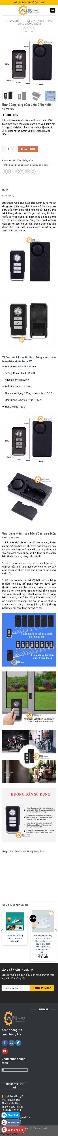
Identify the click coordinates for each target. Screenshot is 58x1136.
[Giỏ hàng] (53, 10)
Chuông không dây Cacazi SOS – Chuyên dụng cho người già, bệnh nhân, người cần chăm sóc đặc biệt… (43, 943)
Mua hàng (28, 149)
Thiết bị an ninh (33, 20)
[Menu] (4, 10)
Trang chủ (12, 20)
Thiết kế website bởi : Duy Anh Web (29, 1128)
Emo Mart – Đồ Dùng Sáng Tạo (26, 851)
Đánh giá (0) (8, 196)
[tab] (29, 190)
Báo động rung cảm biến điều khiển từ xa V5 (29, 359)
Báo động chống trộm (34, 22)
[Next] (51, 61)
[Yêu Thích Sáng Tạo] (29, 10)
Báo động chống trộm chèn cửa (15, 937)
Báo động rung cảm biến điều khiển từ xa (30, 165)
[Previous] (7, 61)
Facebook (13, 1122)
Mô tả (5, 190)
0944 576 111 (13, 1110)
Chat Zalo (13, 1115)
